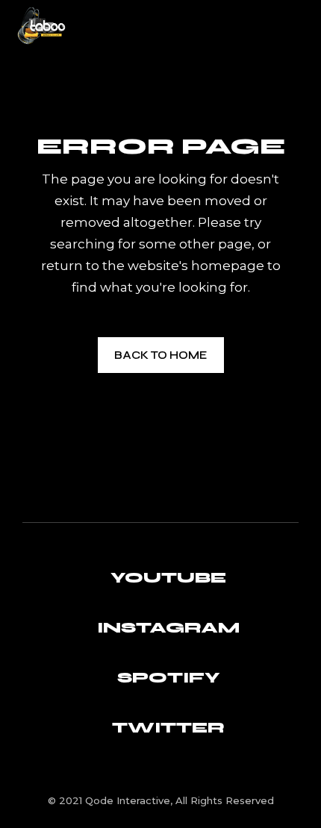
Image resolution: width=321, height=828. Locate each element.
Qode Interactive (127, 800)
